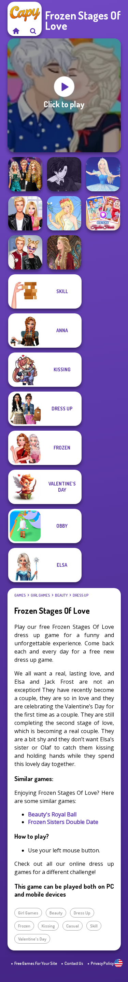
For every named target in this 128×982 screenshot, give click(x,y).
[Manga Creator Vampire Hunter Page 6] (64, 174)
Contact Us (74, 963)
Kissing (48, 926)
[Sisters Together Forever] (103, 213)
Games (20, 595)
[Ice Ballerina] (103, 174)
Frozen (24, 926)
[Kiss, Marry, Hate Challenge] (25, 252)
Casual (72, 926)
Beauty (61, 595)
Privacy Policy (102, 963)
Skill (94, 926)
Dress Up (80, 595)
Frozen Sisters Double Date (63, 822)
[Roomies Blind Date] (25, 213)
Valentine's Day (32, 939)
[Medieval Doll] (64, 252)
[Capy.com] (16, 31)
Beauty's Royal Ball (52, 814)
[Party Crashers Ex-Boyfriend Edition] (25, 174)
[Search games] (33, 31)
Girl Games (40, 595)
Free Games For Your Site (35, 963)
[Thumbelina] (64, 213)
